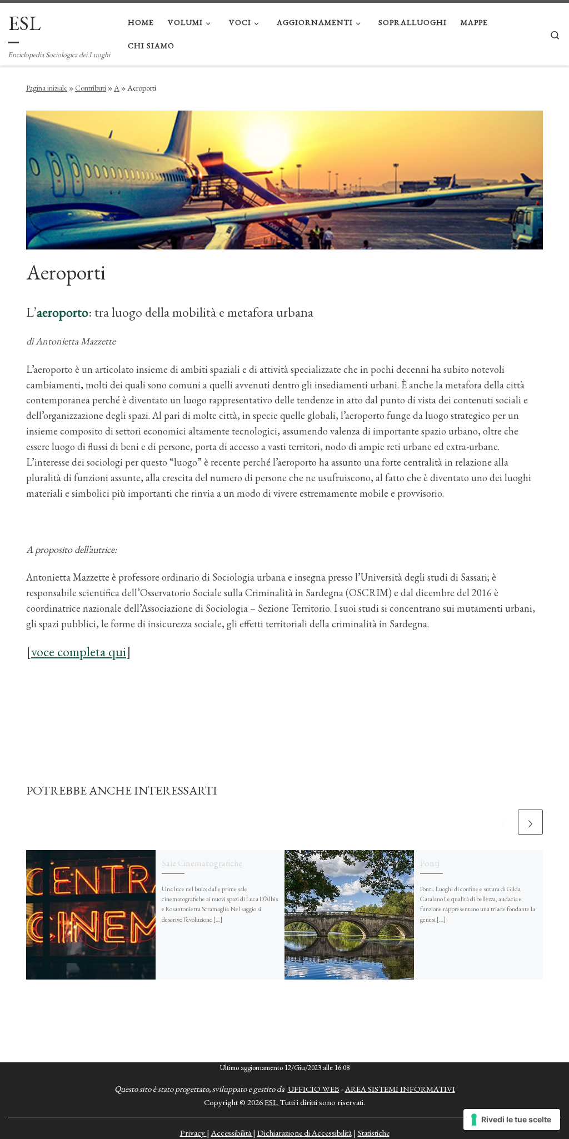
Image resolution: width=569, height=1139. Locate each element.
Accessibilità (232, 1132)
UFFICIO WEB (314, 1088)
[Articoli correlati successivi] (530, 822)
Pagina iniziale (46, 88)
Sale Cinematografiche (202, 863)
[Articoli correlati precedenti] (503, 822)
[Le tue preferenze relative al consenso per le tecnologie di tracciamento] (511, 1119)
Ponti (430, 863)
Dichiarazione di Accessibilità (304, 1132)
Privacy (193, 1132)
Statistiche (374, 1132)
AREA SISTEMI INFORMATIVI (400, 1088)
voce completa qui (78, 651)
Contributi (90, 88)
